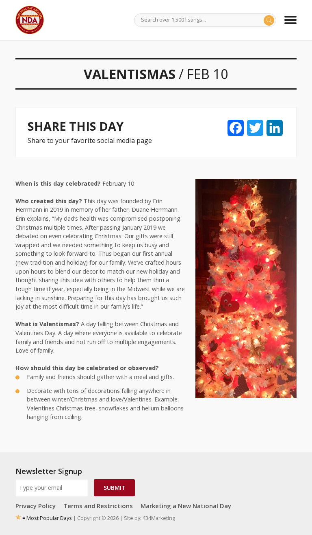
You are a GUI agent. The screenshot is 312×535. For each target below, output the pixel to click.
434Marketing (159, 518)
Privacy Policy (35, 506)
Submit (115, 487)
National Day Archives (29, 20)
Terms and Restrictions (98, 506)
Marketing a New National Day (186, 506)
